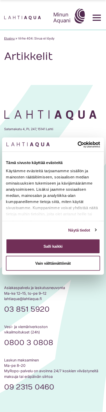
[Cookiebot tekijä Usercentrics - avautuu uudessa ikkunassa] (77, 144)
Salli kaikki (53, 246)
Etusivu (9, 38)
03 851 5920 (27, 309)
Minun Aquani (61, 17)
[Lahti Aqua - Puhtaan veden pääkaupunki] (22, 18)
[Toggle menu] (97, 18)
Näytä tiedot (79, 230)
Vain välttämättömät (53, 263)
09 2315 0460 (29, 387)
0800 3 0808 (28, 342)
